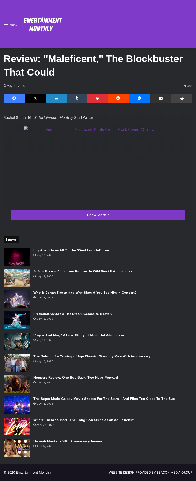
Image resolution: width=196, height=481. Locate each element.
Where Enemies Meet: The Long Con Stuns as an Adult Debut (83, 420)
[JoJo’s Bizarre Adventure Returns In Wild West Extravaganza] (17, 278)
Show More (97, 215)
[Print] (181, 98)
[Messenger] (139, 98)
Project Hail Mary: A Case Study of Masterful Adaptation (78, 335)
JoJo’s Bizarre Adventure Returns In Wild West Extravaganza (82, 271)
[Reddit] (118, 98)
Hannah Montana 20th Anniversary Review (68, 441)
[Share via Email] (160, 98)
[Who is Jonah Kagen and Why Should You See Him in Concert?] (17, 299)
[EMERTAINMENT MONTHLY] (42, 24)
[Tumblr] (77, 98)
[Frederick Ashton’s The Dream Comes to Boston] (17, 320)
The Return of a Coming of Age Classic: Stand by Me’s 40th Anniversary (91, 356)
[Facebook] (14, 98)
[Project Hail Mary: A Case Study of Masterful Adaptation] (17, 341)
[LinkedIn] (56, 98)
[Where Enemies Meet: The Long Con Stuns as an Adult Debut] (17, 426)
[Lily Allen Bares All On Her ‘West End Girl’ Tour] (17, 257)
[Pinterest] (97, 98)
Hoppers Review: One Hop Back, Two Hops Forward (75, 377)
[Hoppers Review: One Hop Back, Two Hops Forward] (17, 384)
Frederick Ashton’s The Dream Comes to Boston (72, 314)
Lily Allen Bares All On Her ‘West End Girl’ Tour (71, 250)
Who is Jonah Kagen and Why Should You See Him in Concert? (85, 292)
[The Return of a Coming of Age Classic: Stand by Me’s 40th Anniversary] (17, 363)
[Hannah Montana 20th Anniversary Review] (17, 448)
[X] (35, 98)
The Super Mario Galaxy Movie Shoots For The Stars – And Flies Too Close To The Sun (104, 399)
